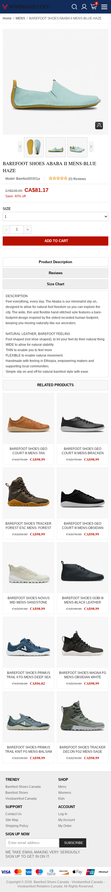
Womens (64, 793)
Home (7, 18)
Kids (61, 799)
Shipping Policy (16, 826)
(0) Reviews (77, 179)
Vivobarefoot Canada (21, 799)
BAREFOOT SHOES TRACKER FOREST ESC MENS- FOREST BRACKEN (28, 528)
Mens (62, 787)
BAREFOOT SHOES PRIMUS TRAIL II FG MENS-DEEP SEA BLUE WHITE (28, 677)
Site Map (11, 820)
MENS (20, 18)
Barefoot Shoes (16, 793)
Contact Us (13, 814)
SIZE (7, 209)
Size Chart (55, 284)
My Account (66, 820)
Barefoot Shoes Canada (23, 787)
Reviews (56, 273)
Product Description (55, 262)
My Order (65, 826)
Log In (62, 814)
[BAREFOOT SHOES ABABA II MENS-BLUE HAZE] (33, 147)
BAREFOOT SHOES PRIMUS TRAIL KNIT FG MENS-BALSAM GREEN (28, 751)
